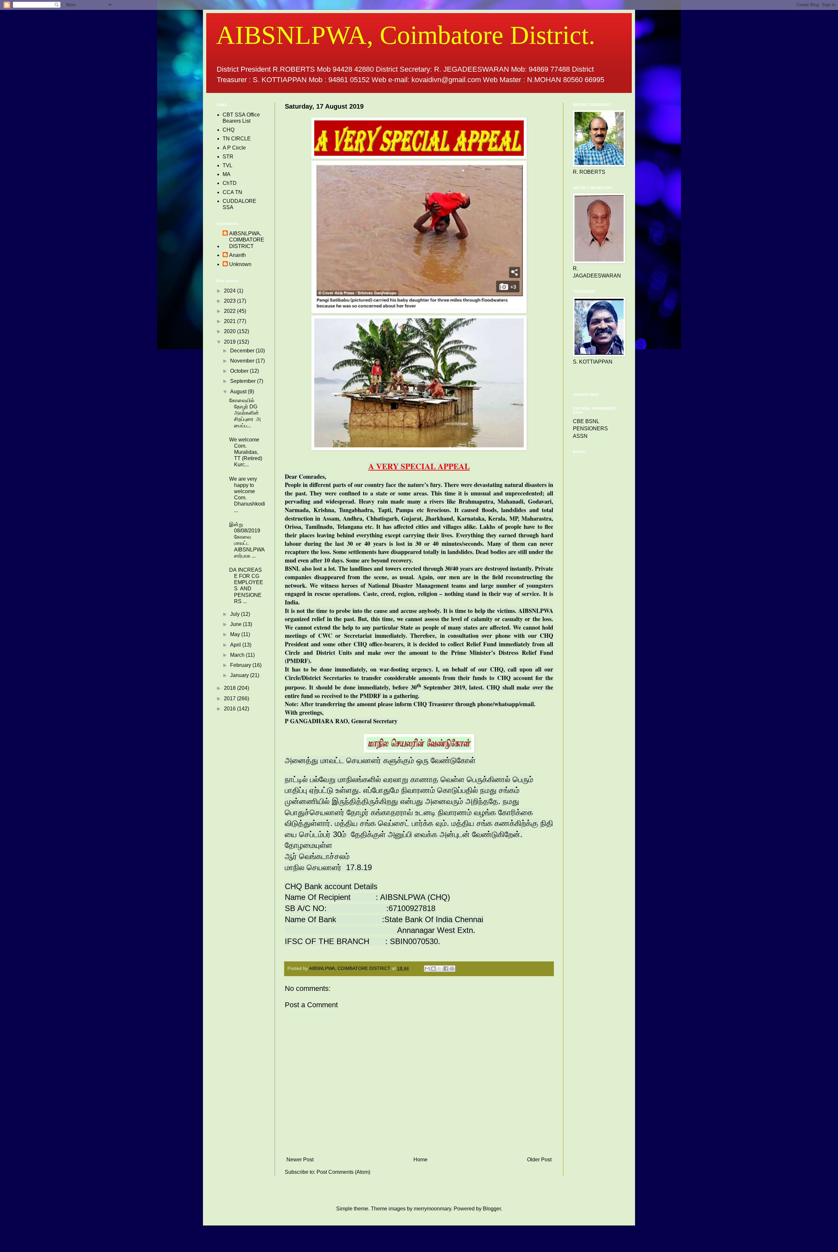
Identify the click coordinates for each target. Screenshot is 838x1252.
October (240, 371)
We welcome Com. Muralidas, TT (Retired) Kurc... (245, 452)
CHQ (228, 130)
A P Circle (234, 148)
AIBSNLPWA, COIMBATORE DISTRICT (246, 240)
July (235, 614)
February (241, 665)
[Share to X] (439, 968)
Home (420, 1159)
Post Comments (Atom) (343, 1172)
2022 (230, 311)
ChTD (230, 183)
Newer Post (300, 1159)
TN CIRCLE (237, 138)
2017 (230, 698)
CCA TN (232, 192)
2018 (230, 688)
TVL (227, 165)
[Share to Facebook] (446, 968)
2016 (230, 708)
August (239, 391)
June (236, 624)
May (235, 634)
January (240, 675)
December (243, 350)
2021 (230, 321)
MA (226, 174)
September (243, 381)
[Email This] (427, 968)
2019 (230, 342)
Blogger (492, 1208)
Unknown (240, 264)
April (236, 645)
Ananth (237, 255)
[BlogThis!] (433, 968)
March (238, 655)
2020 (230, 331)
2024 (230, 291)
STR (228, 156)
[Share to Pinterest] (452, 968)
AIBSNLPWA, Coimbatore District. (405, 35)
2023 (230, 301)
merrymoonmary (432, 1208)
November (243, 361)
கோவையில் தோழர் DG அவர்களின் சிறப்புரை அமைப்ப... (245, 413)
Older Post (539, 1159)
